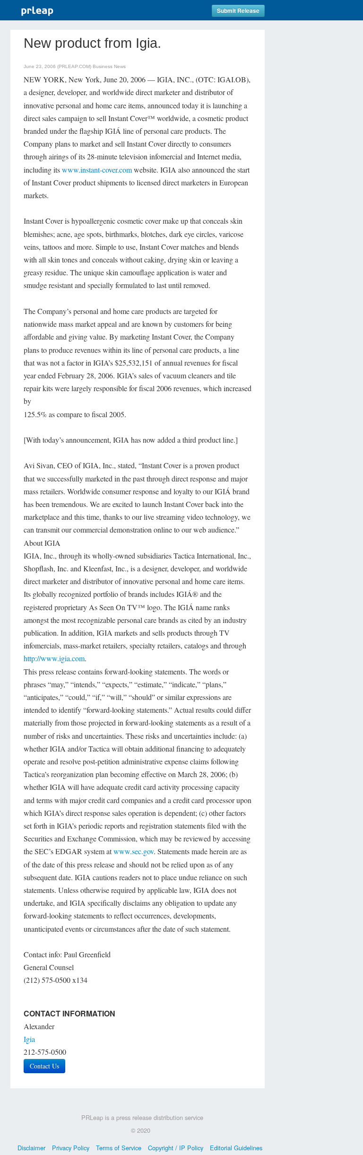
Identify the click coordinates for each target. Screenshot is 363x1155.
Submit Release (238, 11)
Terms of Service (118, 1147)
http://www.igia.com (54, 658)
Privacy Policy (70, 1147)
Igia (29, 1039)
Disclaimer (31, 1147)
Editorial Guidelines (236, 1147)
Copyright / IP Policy (175, 1147)
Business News (109, 66)
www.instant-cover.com (97, 170)
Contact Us (44, 1065)
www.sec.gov (133, 851)
